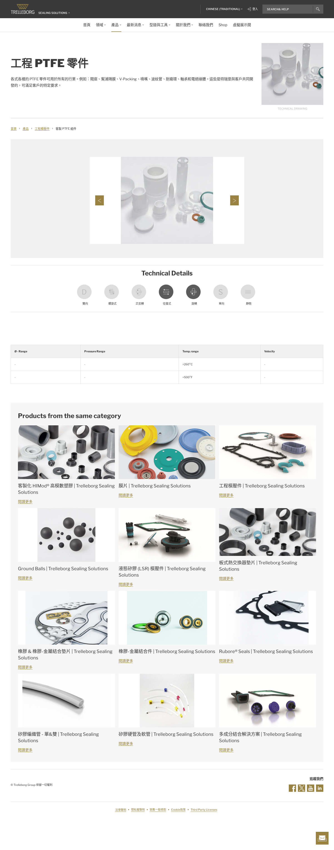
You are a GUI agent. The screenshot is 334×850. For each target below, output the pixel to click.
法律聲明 (120, 810)
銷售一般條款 (158, 810)
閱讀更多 (25, 501)
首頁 (14, 128)
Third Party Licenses (204, 810)
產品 (26, 128)
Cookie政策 (178, 810)
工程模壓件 (42, 128)
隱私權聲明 (138, 810)
